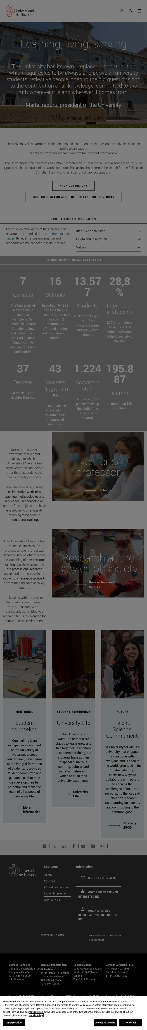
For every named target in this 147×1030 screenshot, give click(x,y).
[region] (73, 1013)
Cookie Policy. (36, 1015)
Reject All (130, 1022)
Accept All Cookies (105, 1022)
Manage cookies (14, 1022)
